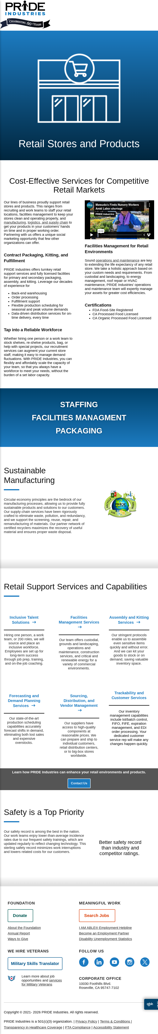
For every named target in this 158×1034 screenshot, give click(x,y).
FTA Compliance (78, 1027)
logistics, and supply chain (48, 222)
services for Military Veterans (42, 982)
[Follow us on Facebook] (84, 962)
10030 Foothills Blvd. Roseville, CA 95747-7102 (99, 986)
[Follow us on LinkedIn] (99, 962)
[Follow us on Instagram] (129, 962)
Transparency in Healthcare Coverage (33, 1027)
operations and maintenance (118, 260)
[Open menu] (136, 14)
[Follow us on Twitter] (145, 962)
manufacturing (15, 222)
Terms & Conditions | (116, 1021)
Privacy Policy (86, 1021)
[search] (150, 18)
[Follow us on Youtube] (114, 962)
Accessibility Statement (111, 1027)
